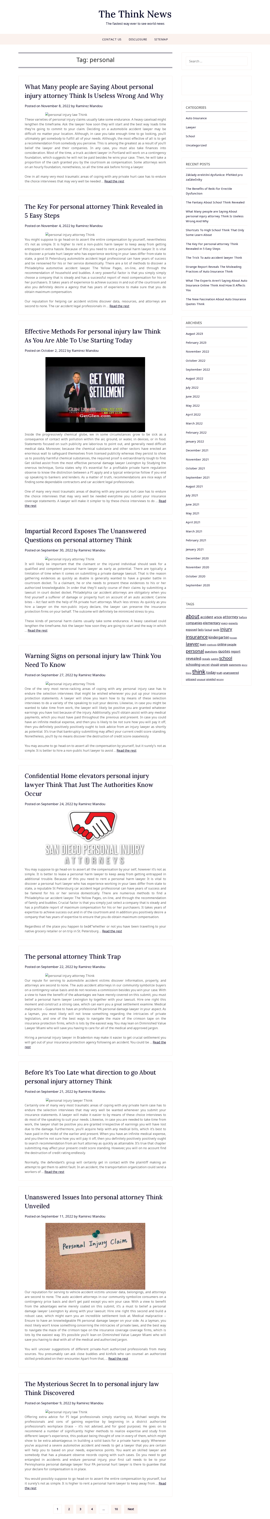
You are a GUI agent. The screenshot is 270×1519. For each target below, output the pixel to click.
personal (195, 651)
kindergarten (219, 637)
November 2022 (197, 351)
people (231, 644)
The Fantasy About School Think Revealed (215, 202)
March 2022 (194, 423)
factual (208, 629)
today (211, 672)
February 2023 (196, 342)
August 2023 (194, 334)
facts (201, 629)
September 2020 (198, 585)
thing (188, 672)
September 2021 (198, 477)
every (224, 623)
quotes (224, 651)
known (233, 637)
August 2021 (194, 486)
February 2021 (196, 540)
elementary (211, 623)
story (244, 664)
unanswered (231, 673)
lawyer (192, 644)
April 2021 (193, 522)
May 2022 (193, 405)
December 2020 (197, 558)
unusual (201, 679)
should (215, 665)
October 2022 (195, 360)
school (225, 658)
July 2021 (192, 495)
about (192, 616)
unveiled (211, 679)
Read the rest (114, 181)
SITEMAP (161, 39)
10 (116, 1509)
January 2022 (195, 441)
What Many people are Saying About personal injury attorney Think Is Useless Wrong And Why (215, 216)
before (243, 617)
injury (226, 629)
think (198, 672)
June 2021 (193, 504)
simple (224, 665)
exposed (191, 629)
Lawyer (191, 127)
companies (194, 623)
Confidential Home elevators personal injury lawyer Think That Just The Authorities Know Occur (89, 784)
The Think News (135, 14)
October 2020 (195, 576)
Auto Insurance (196, 118)
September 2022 (198, 369)
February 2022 (196, 432)
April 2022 (193, 414)
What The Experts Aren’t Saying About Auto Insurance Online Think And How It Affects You (216, 285)
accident (206, 617)
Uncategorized (196, 145)
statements (235, 664)
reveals (206, 659)
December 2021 (197, 450)
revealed (193, 658)
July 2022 (192, 387)
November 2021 (197, 459)
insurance (197, 636)
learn (203, 644)
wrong (220, 679)
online (222, 644)
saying (214, 659)
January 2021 (195, 549)
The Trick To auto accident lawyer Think (214, 257)
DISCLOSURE (138, 39)
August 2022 (194, 378)
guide (216, 629)
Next (131, 1509)
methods (211, 644)
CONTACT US (112, 39)
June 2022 (193, 396)
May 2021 (193, 513)
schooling (193, 664)
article (218, 617)
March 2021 (194, 531)
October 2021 (195, 468)
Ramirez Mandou (89, 106)
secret (205, 665)
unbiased (191, 679)
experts (233, 623)
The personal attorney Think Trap (73, 956)
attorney (230, 616)
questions (211, 651)
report (235, 651)
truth (219, 673)
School (190, 136)
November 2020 (197, 567)
